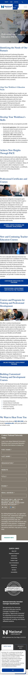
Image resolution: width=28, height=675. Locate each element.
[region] (13, 662)
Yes (5, 507)
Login (11, 1)
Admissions (14, 555)
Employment (14, 565)
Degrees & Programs (14, 553)
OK (13, 670)
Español (6, 1)
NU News (14, 569)
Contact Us (14, 567)
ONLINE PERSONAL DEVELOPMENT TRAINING (14, 363)
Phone (4, 486)
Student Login (14, 560)
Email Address (8, 493)
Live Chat (16, 1)
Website (4, 470)
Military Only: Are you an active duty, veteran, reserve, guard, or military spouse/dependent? (12, 502)
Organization (7, 463)
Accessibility (14, 572)
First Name (6, 449)
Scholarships (14, 558)
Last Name (6, 456)
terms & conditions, (10, 517)
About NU (14, 551)
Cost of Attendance (14, 562)
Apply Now (16, 6)
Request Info (9, 537)
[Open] (25, 7)
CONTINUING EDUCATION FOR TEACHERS (14, 281)
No (13, 507)
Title (4, 476)
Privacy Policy (12, 653)
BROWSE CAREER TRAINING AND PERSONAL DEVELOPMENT (14, 225)
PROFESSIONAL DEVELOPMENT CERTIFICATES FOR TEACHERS (14, 289)
